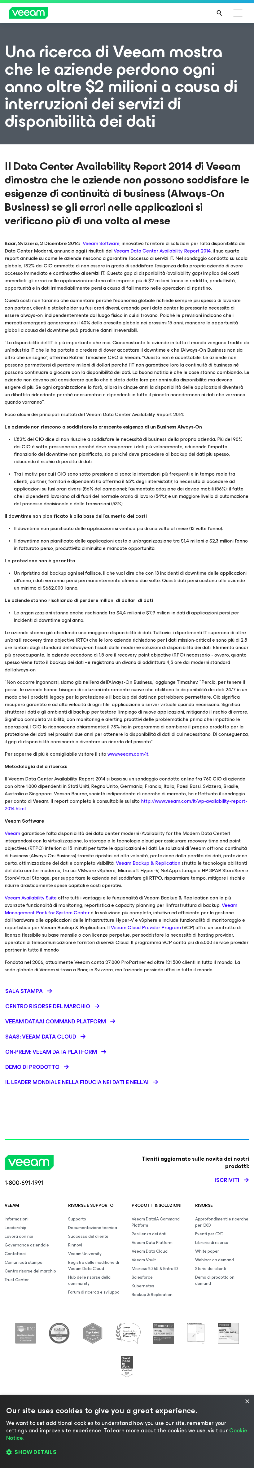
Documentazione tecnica (92, 1227)
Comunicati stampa (23, 1262)
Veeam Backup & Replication (148, 863)
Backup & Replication (152, 1294)
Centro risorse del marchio (30, 1271)
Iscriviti (227, 1180)
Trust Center (17, 1279)
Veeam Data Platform (152, 1242)
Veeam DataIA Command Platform (156, 1222)
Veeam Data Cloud (150, 1251)
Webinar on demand (214, 1260)
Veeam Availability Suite (31, 898)
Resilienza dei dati (149, 1233)
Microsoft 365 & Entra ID (155, 1268)
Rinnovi (75, 1245)
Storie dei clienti (210, 1268)
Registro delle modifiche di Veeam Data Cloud (93, 1265)
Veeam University (85, 1253)
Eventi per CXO (209, 1233)
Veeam (13, 833)
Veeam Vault (144, 1260)
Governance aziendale (27, 1245)
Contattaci (15, 1253)
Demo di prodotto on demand (214, 1280)
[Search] (219, 13)
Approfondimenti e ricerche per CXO (221, 1222)
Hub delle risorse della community (89, 1280)
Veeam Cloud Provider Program (146, 927)
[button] (127, 1452)
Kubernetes (143, 1286)
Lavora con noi (19, 1236)
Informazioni (16, 1219)
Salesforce (142, 1277)
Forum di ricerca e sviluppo (94, 1292)
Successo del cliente (88, 1236)
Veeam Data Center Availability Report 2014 (162, 251)
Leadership (15, 1227)
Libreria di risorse (211, 1242)
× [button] (247, 1401)
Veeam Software (101, 243)
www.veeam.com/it (127, 754)
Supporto (77, 1219)
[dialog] (127, 1431)
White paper (207, 1251)
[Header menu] (238, 13)
